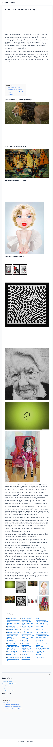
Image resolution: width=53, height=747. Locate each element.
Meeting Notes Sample (26, 646)
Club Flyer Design (39, 641)
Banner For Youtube (40, 629)
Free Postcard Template (41, 651)
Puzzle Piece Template (40, 649)
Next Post (49, 667)
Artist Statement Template (13, 646)
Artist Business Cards (26, 634)
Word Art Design (25, 645)
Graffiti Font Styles (40, 652)
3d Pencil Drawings (11, 656)
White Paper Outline (26, 641)
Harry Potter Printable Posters (42, 648)
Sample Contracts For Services (9, 683)
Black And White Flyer (12, 641)
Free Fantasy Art (11, 643)
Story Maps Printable (26, 621)
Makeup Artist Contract (27, 631)
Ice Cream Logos (39, 640)
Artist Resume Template (27, 632)
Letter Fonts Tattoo (40, 646)
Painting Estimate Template (13, 657)
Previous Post (5, 667)
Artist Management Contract (28, 635)
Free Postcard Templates (41, 634)
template (4, 696)
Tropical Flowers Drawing (27, 623)
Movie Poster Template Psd (42, 621)
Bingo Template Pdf (40, 623)
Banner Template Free (40, 631)
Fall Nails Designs (25, 643)
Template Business (8, 2)
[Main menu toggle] (50, 2)
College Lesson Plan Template (42, 624)
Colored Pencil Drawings (12, 649)
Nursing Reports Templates (8, 690)
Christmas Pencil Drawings (13, 632)
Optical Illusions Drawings (27, 637)
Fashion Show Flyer (26, 657)
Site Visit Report (25, 654)
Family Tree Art (25, 640)
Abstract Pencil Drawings (12, 645)
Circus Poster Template (7, 681)
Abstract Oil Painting (11, 618)
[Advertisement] (15, 24)
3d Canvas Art (25, 624)
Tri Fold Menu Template (41, 656)
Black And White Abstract (13, 617)
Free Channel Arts (40, 657)
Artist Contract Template (12, 652)
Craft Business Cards (26, 649)
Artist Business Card (26, 659)
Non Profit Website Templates (42, 635)
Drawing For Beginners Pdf (27, 651)
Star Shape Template (26, 652)
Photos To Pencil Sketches (13, 627)
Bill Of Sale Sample (26, 620)
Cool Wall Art (38, 654)
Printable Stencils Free (26, 618)
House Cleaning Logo (7, 685)
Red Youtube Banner (40, 627)
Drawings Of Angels (26, 638)
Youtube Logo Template (27, 648)
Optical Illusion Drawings (27, 617)
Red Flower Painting (11, 626)
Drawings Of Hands (40, 626)
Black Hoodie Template (41, 620)
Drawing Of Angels (11, 654)
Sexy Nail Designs (25, 656)
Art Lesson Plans (25, 629)
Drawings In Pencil (11, 648)
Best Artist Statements (12, 651)
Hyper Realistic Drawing (12, 629)
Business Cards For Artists (13, 631)
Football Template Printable (42, 632)
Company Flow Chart (7, 688)
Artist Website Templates (12, 634)
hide (12, 85)
